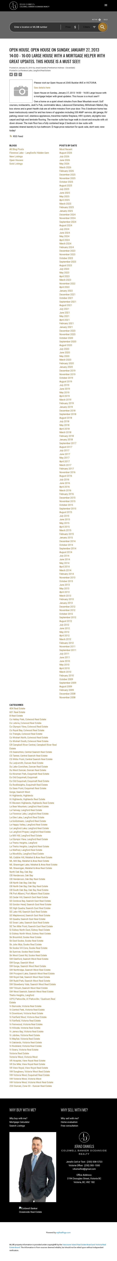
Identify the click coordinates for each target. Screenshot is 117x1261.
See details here (42, 87)
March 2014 (65, 570)
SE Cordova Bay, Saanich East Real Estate (30, 901)
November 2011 (67, 646)
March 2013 (65, 595)
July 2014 (64, 555)
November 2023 (67, 254)
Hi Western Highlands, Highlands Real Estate (31, 803)
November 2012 (67, 610)
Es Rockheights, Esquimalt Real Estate (28, 784)
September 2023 (67, 261)
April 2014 (64, 566)
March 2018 (65, 432)
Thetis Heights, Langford (21, 995)
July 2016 (64, 479)
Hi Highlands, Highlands (21, 795)
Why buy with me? (18, 1118)
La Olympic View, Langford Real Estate (28, 839)
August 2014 (65, 552)
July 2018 (64, 421)
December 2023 (67, 250)
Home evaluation (69, 1122)
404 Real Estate (17, 708)
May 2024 (64, 236)
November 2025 (67, 178)
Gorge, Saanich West (19, 792)
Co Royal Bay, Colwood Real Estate (26, 730)
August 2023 (65, 265)
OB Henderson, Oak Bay (21, 875)
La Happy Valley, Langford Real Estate (28, 824)
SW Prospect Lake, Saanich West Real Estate (32, 973)
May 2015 (64, 523)
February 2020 (66, 363)
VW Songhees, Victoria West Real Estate (29, 1071)
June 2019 (64, 388)
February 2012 (66, 643)
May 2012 (64, 632)
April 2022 (64, 287)
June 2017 (64, 454)
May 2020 (64, 356)
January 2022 (66, 290)
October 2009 (66, 679)
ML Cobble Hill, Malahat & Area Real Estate (30, 857)
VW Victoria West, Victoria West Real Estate (31, 1082)
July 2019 (64, 385)
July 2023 (64, 269)
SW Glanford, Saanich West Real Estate (28, 959)
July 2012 (64, 624)
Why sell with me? (70, 1118)
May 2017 (64, 457)
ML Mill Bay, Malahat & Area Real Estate (29, 861)
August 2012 (65, 621)
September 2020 (67, 341)
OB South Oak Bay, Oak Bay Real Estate (28, 890)
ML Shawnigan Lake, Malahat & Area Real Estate (33, 864)
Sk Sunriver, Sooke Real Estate (24, 951)
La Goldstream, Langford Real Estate (27, 821)
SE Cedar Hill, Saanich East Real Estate (28, 897)
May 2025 (64, 196)
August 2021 (65, 305)
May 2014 (64, 563)
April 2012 (64, 635)
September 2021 (67, 301)
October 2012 (66, 614)
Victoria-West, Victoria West (23, 1057)
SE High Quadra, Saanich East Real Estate (30, 908)
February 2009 (66, 690)
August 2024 (65, 225)
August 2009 (65, 686)
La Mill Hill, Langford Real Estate (25, 835)
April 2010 (64, 668)
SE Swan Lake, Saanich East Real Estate (29, 922)
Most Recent (65, 149)
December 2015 (67, 497)
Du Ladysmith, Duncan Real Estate (26, 763)
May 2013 (64, 588)
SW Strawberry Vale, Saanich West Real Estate (32, 984)
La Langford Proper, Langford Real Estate (30, 832)
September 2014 (67, 548)
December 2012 (67, 606)
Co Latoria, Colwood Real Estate (25, 723)
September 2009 (67, 682)
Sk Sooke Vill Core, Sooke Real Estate (28, 948)
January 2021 (66, 327)
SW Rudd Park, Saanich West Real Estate (29, 980)
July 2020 (64, 349)
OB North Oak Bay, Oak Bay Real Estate (28, 886)
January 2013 (66, 603)
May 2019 (64, 392)
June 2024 (64, 232)
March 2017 (65, 465)
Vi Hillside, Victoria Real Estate (24, 1028)
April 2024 (64, 240)
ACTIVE (94, 20)
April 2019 (64, 396)
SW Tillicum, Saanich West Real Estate (28, 988)
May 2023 (64, 272)
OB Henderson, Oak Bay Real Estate (27, 879)
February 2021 (66, 323)
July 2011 (64, 653)
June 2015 (64, 519)
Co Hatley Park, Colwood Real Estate (27, 719)
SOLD (106, 20)
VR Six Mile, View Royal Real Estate (27, 1064)
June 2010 (64, 661)
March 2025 (65, 203)
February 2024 (66, 247)
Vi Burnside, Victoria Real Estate (25, 1006)
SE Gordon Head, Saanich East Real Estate (30, 904)
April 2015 (64, 526)
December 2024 (67, 214)
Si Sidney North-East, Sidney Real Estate (29, 930)
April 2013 (64, 592)
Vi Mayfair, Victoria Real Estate (24, 1038)
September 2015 (67, 508)
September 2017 (67, 443)
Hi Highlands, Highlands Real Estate (27, 799)
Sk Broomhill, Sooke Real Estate (25, 937)
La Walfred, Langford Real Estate (25, 850)
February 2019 (66, 403)
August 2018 (65, 418)
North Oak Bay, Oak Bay (21, 872)
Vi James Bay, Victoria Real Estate (26, 1031)
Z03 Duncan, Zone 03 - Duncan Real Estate (30, 1086)
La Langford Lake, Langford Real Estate (29, 828)
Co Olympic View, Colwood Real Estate (28, 726)
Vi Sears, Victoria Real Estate (23, 1049)
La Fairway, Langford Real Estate (25, 810)
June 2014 (64, 559)
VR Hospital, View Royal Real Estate (27, 1060)
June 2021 (64, 312)
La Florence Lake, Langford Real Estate (34, 70)
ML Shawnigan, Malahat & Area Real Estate (30, 868)
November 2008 (67, 697)
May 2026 (64, 163)
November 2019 (67, 374)
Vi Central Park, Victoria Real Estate (27, 1009)
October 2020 (66, 338)
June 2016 (64, 483)
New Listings (16, 156)
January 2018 (66, 439)
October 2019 (66, 378)
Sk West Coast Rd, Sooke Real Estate (28, 955)
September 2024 (67, 222)
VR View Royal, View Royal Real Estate (28, 1068)
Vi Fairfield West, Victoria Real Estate (28, 1017)
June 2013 (64, 584)
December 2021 (67, 294)
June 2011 (64, 657)
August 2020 (65, 345)
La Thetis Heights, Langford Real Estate (29, 846)
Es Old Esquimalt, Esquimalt (23, 777)
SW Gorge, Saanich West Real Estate (27, 966)
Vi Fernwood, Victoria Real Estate (26, 1024)
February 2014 (66, 574)
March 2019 (65, 399)
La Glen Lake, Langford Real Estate (26, 817)
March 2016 (65, 490)
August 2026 (65, 152)
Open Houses (16, 160)
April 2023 (64, 276)
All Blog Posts (16, 149)
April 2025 (64, 200)
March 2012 (65, 639)
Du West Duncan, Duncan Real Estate (27, 770)
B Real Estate (16, 715)
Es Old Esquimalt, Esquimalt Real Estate (29, 781)
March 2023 (65, 280)
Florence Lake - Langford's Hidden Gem (29, 152)
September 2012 (67, 617)
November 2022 (67, 283)
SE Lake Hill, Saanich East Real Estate (28, 911)
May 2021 (64, 316)
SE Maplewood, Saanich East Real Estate (29, 915)
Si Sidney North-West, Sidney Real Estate (30, 933)
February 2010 (66, 675)
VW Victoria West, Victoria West (25, 1078)
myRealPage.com (63, 1232)
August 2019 (65, 381)
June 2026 (64, 160)
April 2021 (64, 320)
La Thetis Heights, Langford (23, 842)
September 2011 (67, 650)
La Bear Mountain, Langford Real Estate (29, 806)
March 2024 (65, 243)
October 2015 (66, 505)
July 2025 (64, 189)
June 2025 (64, 192)
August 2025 (65, 185)
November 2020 (67, 334)
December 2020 (67, 330)
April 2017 (64, 461)
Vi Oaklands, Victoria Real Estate (25, 1042)
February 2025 (66, 207)
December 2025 (67, 174)
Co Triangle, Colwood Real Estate (25, 734)
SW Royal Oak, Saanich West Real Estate (29, 977)
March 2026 (65, 167)
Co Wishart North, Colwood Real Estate (28, 737)
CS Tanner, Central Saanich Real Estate (28, 755)
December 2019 (67, 370)
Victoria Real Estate (19, 1053)
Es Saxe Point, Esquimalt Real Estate (27, 788)
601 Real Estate (17, 712)
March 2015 (65, 530)
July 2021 (64, 309)
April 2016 (64, 486)
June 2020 (64, 352)
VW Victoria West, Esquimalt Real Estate (29, 1075)
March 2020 (65, 359)
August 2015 (65, 512)
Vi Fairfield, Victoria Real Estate (25, 1020)
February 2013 (66, 599)
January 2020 (66, 367)
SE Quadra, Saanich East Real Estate (27, 919)
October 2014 (66, 545)
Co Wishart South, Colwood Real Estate (28, 741)
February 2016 (66, 494)
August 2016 (65, 476)
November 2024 (67, 218)
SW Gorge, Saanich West (21, 962)
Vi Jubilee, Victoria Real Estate (24, 1035)
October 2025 (66, 182)
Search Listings (17, 1125)
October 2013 (66, 581)
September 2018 (67, 414)
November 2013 (67, 577)
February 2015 (66, 534)
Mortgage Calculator (19, 1122)
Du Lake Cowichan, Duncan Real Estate (28, 766)
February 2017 (66, 468)
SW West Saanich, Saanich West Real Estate (31, 991)
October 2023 (66, 258)
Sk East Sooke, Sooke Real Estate (26, 940)
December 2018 (67, 410)
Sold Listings (16, 163)
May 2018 (64, 425)
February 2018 (66, 436)
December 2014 (67, 541)
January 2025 (66, 211)
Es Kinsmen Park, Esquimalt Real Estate (29, 774)
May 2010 (64, 664)
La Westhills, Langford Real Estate (26, 853)
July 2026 (64, 156)
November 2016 (67, 472)
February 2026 (66, 171)
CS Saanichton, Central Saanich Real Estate (30, 752)
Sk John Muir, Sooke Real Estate (25, 944)
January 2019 (66, 407)
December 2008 (67, 693)
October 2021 (66, 298)
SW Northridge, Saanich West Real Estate (30, 970)
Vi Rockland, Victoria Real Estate (25, 1046)
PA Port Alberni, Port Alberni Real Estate (29, 893)
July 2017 (64, 450)
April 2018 (64, 428)
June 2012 (64, 628)
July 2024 (64, 229)
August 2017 (65, 447)
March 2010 (65, 672)
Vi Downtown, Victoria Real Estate (26, 1013)
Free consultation (69, 1125)
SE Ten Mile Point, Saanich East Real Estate (31, 926)
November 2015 (67, 501)
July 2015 (64, 516)
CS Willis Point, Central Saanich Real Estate (31, 759)
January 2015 (66, 537)
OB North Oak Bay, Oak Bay (22, 882)
